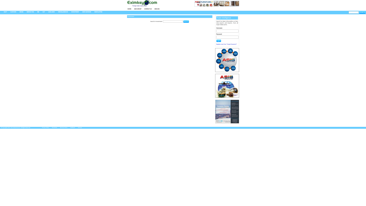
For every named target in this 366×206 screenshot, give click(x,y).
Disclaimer (54, 127)
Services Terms (63, 127)
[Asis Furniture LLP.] (216, 6)
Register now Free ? (221, 44)
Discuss (157, 9)
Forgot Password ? (232, 44)
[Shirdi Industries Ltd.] (227, 71)
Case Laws (51, 12)
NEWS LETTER (98, 12)
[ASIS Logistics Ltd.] (227, 86)
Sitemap (80, 127)
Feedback (72, 127)
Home (129, 9)
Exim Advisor (86, 12)
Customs (13, 12)
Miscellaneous (63, 12)
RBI (38, 12)
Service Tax (30, 12)
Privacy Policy (45, 127)
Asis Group (137, 9)
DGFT (5, 12)
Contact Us (148, 9)
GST (44, 12)
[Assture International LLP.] (227, 123)
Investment (75, 12)
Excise (21, 12)
